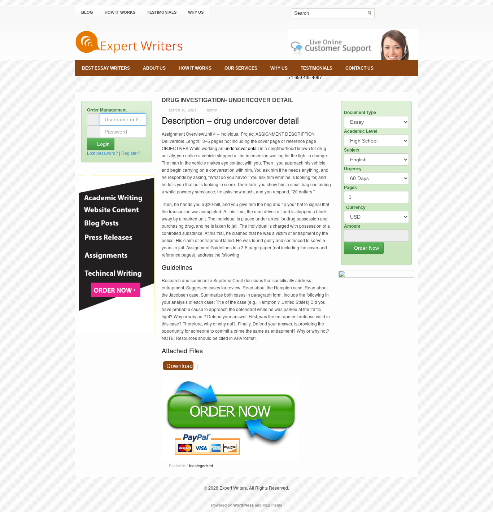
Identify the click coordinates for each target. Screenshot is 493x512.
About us (154, 68)
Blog (87, 12)
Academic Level (360, 131)
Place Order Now (103, 84)
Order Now (366, 248)
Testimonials (161, 12)
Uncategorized (200, 465)
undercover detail (241, 148)
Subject (351, 150)
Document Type (360, 112)
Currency (356, 207)
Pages (350, 187)
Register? (130, 153)
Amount (352, 226)
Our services (240, 68)
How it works (120, 12)
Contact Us (359, 68)
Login (103, 144)
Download (179, 366)
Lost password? (102, 153)
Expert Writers (233, 488)
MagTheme (272, 505)
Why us (196, 12)
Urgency (353, 168)
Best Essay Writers (106, 68)
